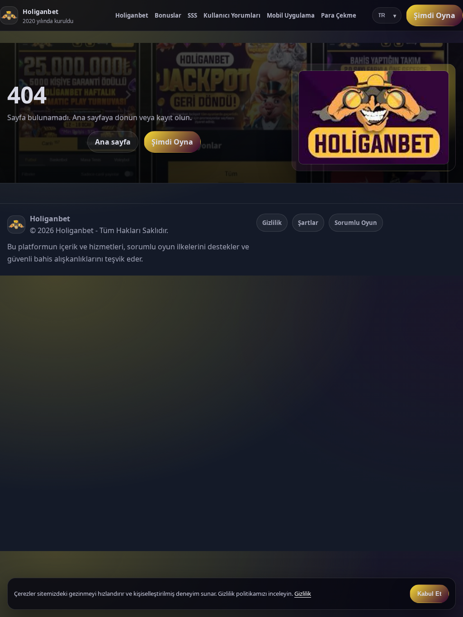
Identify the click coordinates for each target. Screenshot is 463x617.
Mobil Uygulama (291, 15)
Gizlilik (272, 223)
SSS (192, 15)
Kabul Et (429, 593)
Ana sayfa (113, 142)
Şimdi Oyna (434, 15)
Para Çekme (338, 15)
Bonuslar (168, 15)
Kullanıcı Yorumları (231, 15)
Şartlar (308, 223)
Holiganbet (131, 15)
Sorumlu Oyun (356, 223)
